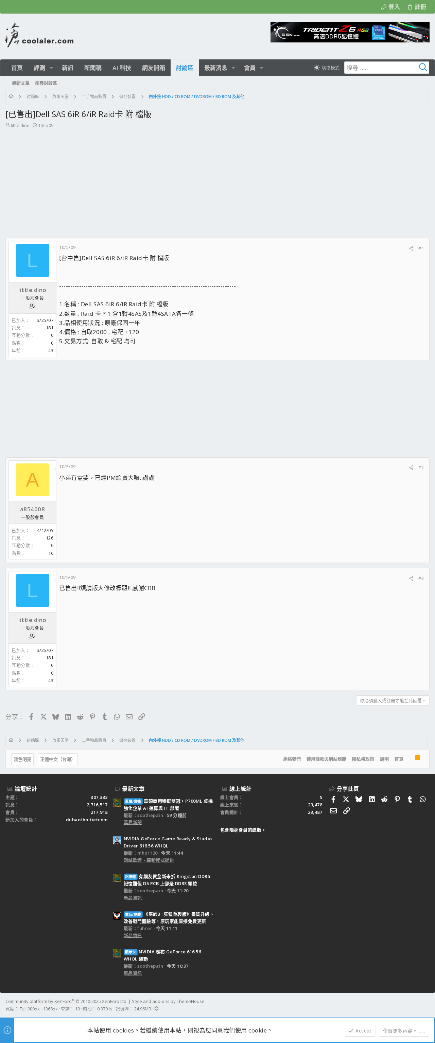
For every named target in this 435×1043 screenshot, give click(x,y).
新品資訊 (133, 898)
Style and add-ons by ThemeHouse (168, 1001)
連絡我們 (292, 759)
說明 (384, 759)
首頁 (399, 759)
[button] (51, 67)
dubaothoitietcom (87, 820)
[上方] (409, 759)
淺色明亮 (22, 759)
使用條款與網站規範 (326, 759)
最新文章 (133, 788)
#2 (421, 467)
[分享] (411, 248)
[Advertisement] (217, 179)
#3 (421, 578)
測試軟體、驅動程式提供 (149, 860)
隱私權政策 (363, 759)
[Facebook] (426, 1005)
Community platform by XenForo (66, 1001)
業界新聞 (133, 822)
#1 (421, 248)
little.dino (20, 125)
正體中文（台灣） (57, 759)
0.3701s (104, 1009)
